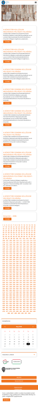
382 (24, 292)
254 (31, 267)
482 (24, 311)
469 (14, 309)
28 (32, 227)
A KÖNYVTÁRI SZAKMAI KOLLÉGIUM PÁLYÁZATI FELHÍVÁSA (17, 70)
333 (27, 282)
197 (7, 257)
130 (17, 244)
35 (16, 229)
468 (10, 309)
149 (14, 248)
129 (14, 244)
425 (34, 300)
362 (24, 288)
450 (17, 305)
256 (3, 269)
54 (32, 231)
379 (14, 292)
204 (31, 257)
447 (7, 305)
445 (34, 303)
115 (34, 240)
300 (17, 277)
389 (14, 294)
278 (10, 273)
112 (24, 240)
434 (31, 302)
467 (7, 309)
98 (11, 238)
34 (14, 229)
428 (10, 302)
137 (7, 246)
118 (10, 242)
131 (20, 244)
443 (27, 303)
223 (27, 261)
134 (31, 244)
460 (17, 307)
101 (20, 238)
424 (31, 300)
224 (31, 261)
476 (3, 311)
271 (20, 271)
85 (11, 236)
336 (3, 284)
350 (17, 286)
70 (6, 234)
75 (19, 234)
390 (17, 294)
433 (27, 302)
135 (34, 244)
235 (34, 263)
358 (10, 288)
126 (3, 244)
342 (24, 284)
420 (17, 300)
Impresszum (18, 387)
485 (34, 311)
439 (14, 303)
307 (7, 279)
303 (27, 277)
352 (24, 286)
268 (10, 271)
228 (10, 263)
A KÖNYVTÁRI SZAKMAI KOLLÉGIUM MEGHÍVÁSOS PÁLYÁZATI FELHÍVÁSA (17, 90)
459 (14, 307)
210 (17, 259)
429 (14, 302)
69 (3, 234)
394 (31, 294)
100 (17, 238)
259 (14, 269)
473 (27, 309)
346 (3, 286)
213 (27, 259)
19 (9, 227)
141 (20, 246)
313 (27, 279)
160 (17, 250)
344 (31, 284)
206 (3, 259)
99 (14, 238)
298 (10, 277)
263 (27, 269)
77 (24, 234)
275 (34, 271)
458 (10, 307)
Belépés (19, 377)
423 (27, 300)
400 (17, 296)
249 (14, 267)
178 (10, 254)
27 (29, 227)
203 (27, 257)
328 (10, 282)
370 (17, 290)
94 (34, 236)
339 (14, 284)
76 (21, 234)
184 (31, 254)
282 (24, 273)
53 (29, 231)
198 (10, 257)
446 (3, 305)
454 (31, 305)
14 (29, 225)
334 (31, 282)
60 (14, 233)
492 (29, 313)
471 (20, 309)
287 (7, 275)
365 (34, 288)
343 (27, 284)
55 (34, 231)
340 (17, 284)
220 (17, 261)
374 (31, 290)
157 (7, 250)
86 (14, 236)
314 (31, 279)
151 (20, 248)
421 (20, 300)
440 (17, 303)
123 (27, 242)
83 (6, 236)
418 (10, 300)
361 (20, 288)
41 (32, 229)
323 (27, 280)
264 (31, 269)
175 (34, 252)
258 (10, 269)
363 (27, 288)
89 (21, 236)
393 (27, 294)
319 (14, 280)
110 (17, 240)
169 (14, 252)
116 (3, 242)
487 (12, 313)
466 (3, 309)
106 (3, 240)
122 (24, 242)
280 (17, 273)
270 (17, 271)
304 (31, 277)
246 (3, 267)
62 (19, 233)
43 (3, 231)
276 (3, 273)
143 (27, 246)
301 (20, 277)
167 (7, 252)
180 (17, 254)
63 (21, 233)
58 (9, 233)
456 (3, 307)
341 (20, 284)
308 (10, 279)
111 (20, 240)
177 (7, 254)
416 (3, 300)
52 (27, 231)
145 (34, 246)
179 (14, 254)
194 (31, 256)
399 (14, 296)
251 (20, 267)
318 (10, 280)
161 (20, 250)
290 (17, 275)
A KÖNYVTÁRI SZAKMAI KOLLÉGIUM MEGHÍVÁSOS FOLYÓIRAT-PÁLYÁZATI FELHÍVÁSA (17, 176)
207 (7, 259)
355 (34, 286)
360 (17, 288)
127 (7, 244)
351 (20, 286)
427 (7, 302)
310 (17, 279)
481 (20, 311)
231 (20, 263)
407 (7, 298)
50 (21, 231)
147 (7, 248)
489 (19, 313)
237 (7, 265)
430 (17, 302)
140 (17, 246)
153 (27, 248)
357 (7, 288)
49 (19, 231)
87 (16, 236)
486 (8, 313)
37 (21, 229)
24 (21, 227)
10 (19, 225)
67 (32, 233)
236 (3, 265)
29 (34, 227)
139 (14, 246)
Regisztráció (19, 381)
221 (20, 261)
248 (10, 267)
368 (10, 290)
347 (7, 286)
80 (32, 234)
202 (24, 257)
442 (24, 303)
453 (27, 305)
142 (24, 246)
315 (34, 279)
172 (24, 252)
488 (15, 313)
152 (24, 248)
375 (34, 290)
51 (24, 231)
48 (16, 231)
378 (10, 292)
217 (7, 261)
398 (10, 296)
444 (31, 303)
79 (29, 234)
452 (24, 305)
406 (3, 298)
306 (3, 279)
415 (34, 298)
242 (24, 265)
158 (10, 250)
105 (34, 238)
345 (34, 284)
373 (27, 290)
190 (17, 256)
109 (14, 240)
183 (27, 254)
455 (34, 305)
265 (34, 269)
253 (27, 267)
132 (24, 244)
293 (27, 275)
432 (24, 302)
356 (3, 288)
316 (3, 280)
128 (10, 244)
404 (31, 296)
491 (26, 313)
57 (6, 233)
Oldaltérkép (18, 389)
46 (11, 231)
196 (3, 257)
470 (17, 309)
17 (3, 227)
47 (14, 231)
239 (14, 265)
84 (9, 236)
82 (3, 236)
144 (31, 246)
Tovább (7, 42)
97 (9, 238)
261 (20, 269)
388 (10, 294)
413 (27, 298)
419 (14, 300)
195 (34, 256)
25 (24, 227)
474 (31, 309)
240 (17, 265)
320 (17, 280)
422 (24, 300)
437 (7, 303)
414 (31, 298)
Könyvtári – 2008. (10, 216)
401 (20, 296)
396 (3, 296)
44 (6, 231)
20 (11, 227)
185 (34, 254)
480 (17, 311)
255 (34, 267)
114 (31, 240)
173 (27, 252)
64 (24, 233)
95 (3, 238)
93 (32, 236)
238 (10, 265)
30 (3, 229)
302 (24, 277)
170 (17, 252)
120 (17, 242)
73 (14, 234)
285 (34, 273)
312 (24, 279)
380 (17, 292)
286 (3, 275)
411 (20, 298)
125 (34, 242)
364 (31, 288)
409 (14, 298)
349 (14, 286)
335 (34, 282)
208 (10, 259)
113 (27, 240)
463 (27, 307)
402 (24, 296)
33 (11, 229)
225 (34, 261)
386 (3, 294)
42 (34, 229)
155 (34, 248)
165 (34, 250)
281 (20, 273)
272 (24, 271)
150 (17, 248)
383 (27, 292)
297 (7, 277)
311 (20, 279)
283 (27, 273)
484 (31, 311)
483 (27, 311)
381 (20, 292)
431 (20, 302)
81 (34, 234)
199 (14, 257)
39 (27, 229)
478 (10, 311)
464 (31, 307)
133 (27, 244)
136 (3, 246)
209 (14, 259)
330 (17, 282)
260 (17, 269)
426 (3, 302)
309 (14, 279)
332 (24, 282)
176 (3, 254)
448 (10, 305)
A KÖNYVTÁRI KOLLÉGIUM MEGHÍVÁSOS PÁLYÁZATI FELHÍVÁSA (17, 30)
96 (6, 238)
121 (20, 242)
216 (3, 261)
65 (27, 233)
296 (3, 277)
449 (14, 305)
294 (31, 275)
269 (14, 271)
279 (14, 273)
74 (16, 234)
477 (7, 311)
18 (6, 227)
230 (17, 263)
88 (19, 236)
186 (3, 256)
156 (3, 250)
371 (20, 290)
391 (20, 294)
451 (20, 305)
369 (14, 290)
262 (24, 269)
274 (31, 271)
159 (14, 250)
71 (9, 234)
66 (29, 233)
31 (6, 229)
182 (24, 254)
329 (14, 282)
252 (24, 267)
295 (34, 275)
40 (29, 229)
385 (34, 292)
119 (14, 242)
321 (20, 280)
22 (16, 227)
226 (3, 263)
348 (10, 286)
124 (31, 242)
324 (31, 280)
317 (7, 280)
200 (17, 257)
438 (10, 303)
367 (7, 290)
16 (34, 225)
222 (24, 261)
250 (17, 267)
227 (7, 263)
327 (7, 282)
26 (27, 227)
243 (27, 265)
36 (19, 229)
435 (34, 302)
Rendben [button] (6, 400)
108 (10, 240)
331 (20, 282)
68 (34, 233)
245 (34, 265)
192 (24, 256)
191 (20, 256)
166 (3, 252)
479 (14, 311)
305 (34, 277)
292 (24, 275)
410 (17, 298)
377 (7, 292)
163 (27, 250)
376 (3, 292)
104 (30, 238)
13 (27, 225)
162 (24, 250)
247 (7, 267)
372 (24, 290)
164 (31, 250)
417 (7, 300)
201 (20, 257)
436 (3, 303)
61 (16, 233)
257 (7, 269)
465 (34, 307)
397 (7, 296)
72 (11, 234)
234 (31, 263)
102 (24, 238)
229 (14, 263)
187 (7, 256)
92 (29, 236)
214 (31, 259)
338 (10, 284)
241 (20, 265)
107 (7, 240)
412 (24, 298)
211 (20, 259)
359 (14, 288)
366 (3, 290)
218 (10, 261)
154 (31, 248)
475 (34, 309)
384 (31, 292)
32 (9, 229)
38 (24, 229)
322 (24, 280)
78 (27, 234)
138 (10, 246)
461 (20, 307)
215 (34, 259)
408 (10, 298)
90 (24, 236)
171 (20, 252)
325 (34, 280)
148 (10, 248)
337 (7, 284)
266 (3, 271)
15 (32, 225)
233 (27, 263)
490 (22, 313)
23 (19, 227)
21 (14, 227)
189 (14, 256)
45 (9, 231)
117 (7, 242)
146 (3, 248)
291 (20, 275)
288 (10, 275)
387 (7, 294)
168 (10, 252)
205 (34, 257)
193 (27, 256)
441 (20, 303)
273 (27, 271)
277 (7, 273)
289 (14, 275)
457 (7, 307)
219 (14, 261)
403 (27, 296)
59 (11, 233)
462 (24, 307)
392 (24, 294)
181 (20, 254)
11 (22, 225)
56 (3, 233)
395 (34, 294)
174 (31, 252)
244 (31, 265)
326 (3, 282)
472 (24, 309)
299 (14, 277)
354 (31, 286)
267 (7, 271)
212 (24, 259)
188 (10, 256)
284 (31, 273)
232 (24, 263)
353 (27, 286)
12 (24, 225)
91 (27, 236)
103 (27, 238)
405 (34, 296)
